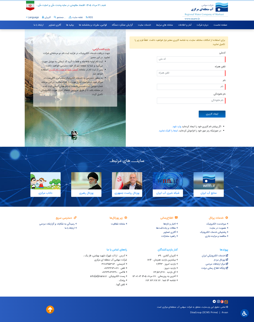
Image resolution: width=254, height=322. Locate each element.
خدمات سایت (144, 25)
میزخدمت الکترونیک (216, 224)
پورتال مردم (219, 260)
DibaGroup (196, 312)
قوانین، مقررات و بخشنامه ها (93, 25)
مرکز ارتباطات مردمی (215, 264)
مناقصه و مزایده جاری (215, 236)
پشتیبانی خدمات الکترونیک (213, 232)
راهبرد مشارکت (168, 236)
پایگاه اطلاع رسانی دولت (213, 268)
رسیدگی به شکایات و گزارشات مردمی (57, 224)
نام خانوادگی (219, 94)
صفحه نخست (220, 25)
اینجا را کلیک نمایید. (168, 131)
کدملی (222, 53)
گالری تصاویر (55, 25)
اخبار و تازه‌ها (169, 224)
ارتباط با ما (39, 25)
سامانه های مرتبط (164, 25)
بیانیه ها (70, 25)
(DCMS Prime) (210, 312)
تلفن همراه (220, 67)
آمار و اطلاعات (184, 25)
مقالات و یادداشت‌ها (166, 228)
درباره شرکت (202, 25)
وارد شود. (176, 127)
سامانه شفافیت (118, 224)
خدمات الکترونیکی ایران (213, 256)
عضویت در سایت (218, 228)
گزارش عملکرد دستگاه (122, 25)
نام (224, 81)
